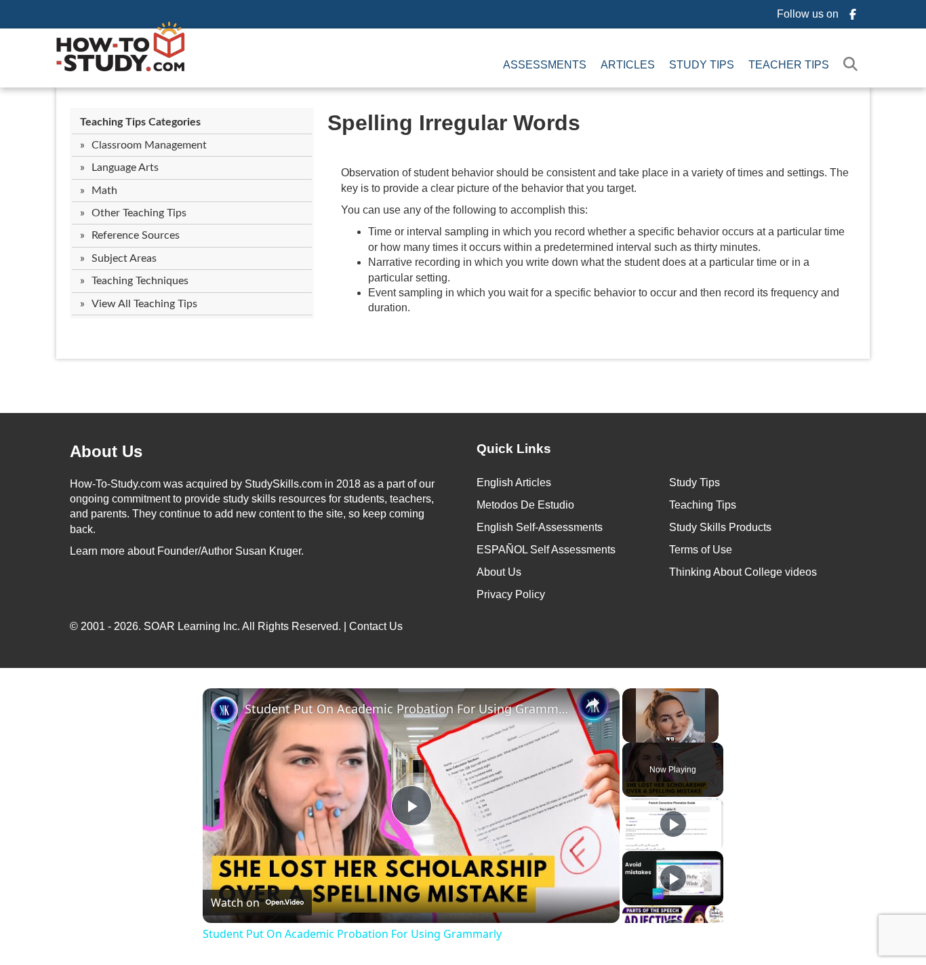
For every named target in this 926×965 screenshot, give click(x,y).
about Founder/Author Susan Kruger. (187, 551)
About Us (499, 572)
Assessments (544, 65)
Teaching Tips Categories (140, 122)
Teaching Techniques (140, 280)
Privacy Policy (511, 594)
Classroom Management (149, 145)
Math (104, 190)
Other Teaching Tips (139, 213)
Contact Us (377, 626)
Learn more (97, 551)
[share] (592, 702)
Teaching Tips (702, 505)
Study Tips (701, 65)
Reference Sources (136, 235)
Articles (628, 65)
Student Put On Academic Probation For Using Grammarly (409, 709)
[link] (224, 710)
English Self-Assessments (540, 527)
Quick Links (514, 448)
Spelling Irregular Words (453, 123)
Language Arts (125, 167)
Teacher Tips (788, 65)
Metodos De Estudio (525, 505)
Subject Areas (124, 258)
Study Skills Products (720, 527)
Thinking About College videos (743, 572)
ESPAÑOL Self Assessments (546, 549)
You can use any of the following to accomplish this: (464, 210)
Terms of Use (700, 549)
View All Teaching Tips (144, 303)
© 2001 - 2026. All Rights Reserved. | (237, 626)
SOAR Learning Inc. (192, 626)
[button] (853, 65)
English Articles (514, 482)
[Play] (673, 824)
